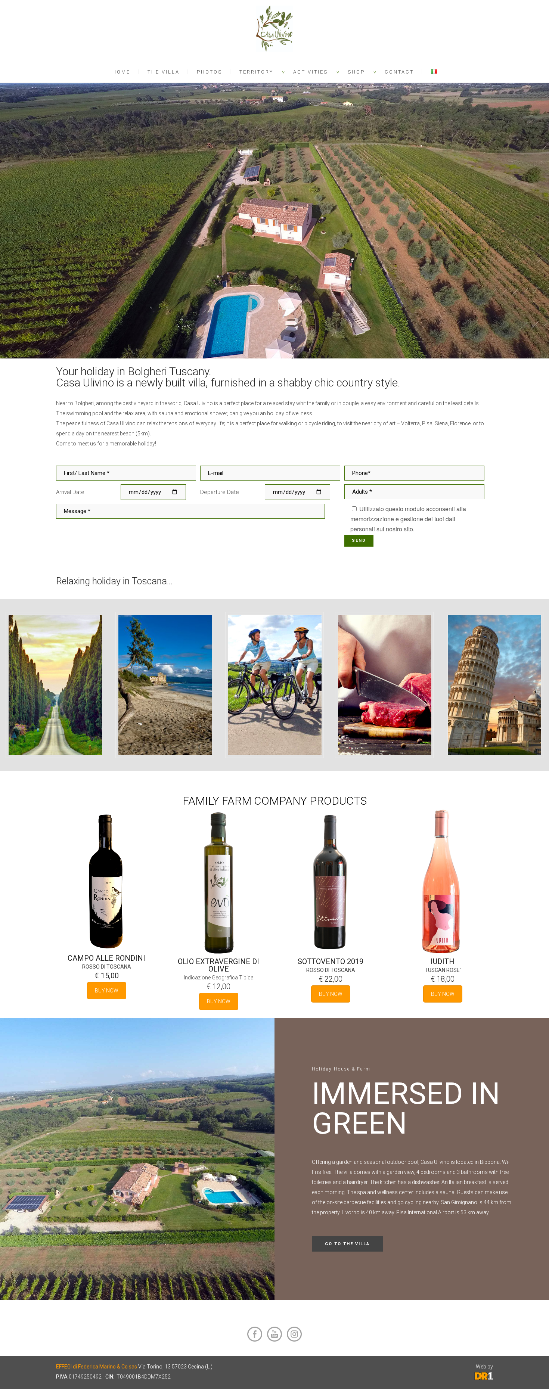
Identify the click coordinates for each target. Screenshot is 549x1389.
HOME (121, 72)
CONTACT (399, 72)
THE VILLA (164, 72)
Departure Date (219, 492)
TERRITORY (256, 72)
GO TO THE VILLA (347, 1244)
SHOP (356, 72)
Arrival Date (70, 492)
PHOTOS (209, 72)
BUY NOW (106, 991)
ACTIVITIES (310, 72)
